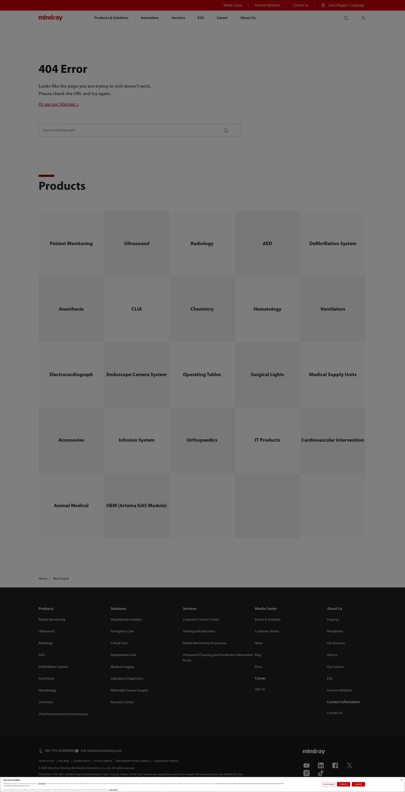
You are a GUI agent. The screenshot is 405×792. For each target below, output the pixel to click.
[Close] (401, 779)
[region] (202, 784)
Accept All (358, 784)
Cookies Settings (328, 784)
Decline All (343, 784)
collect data (41, 783)
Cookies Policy (113, 790)
